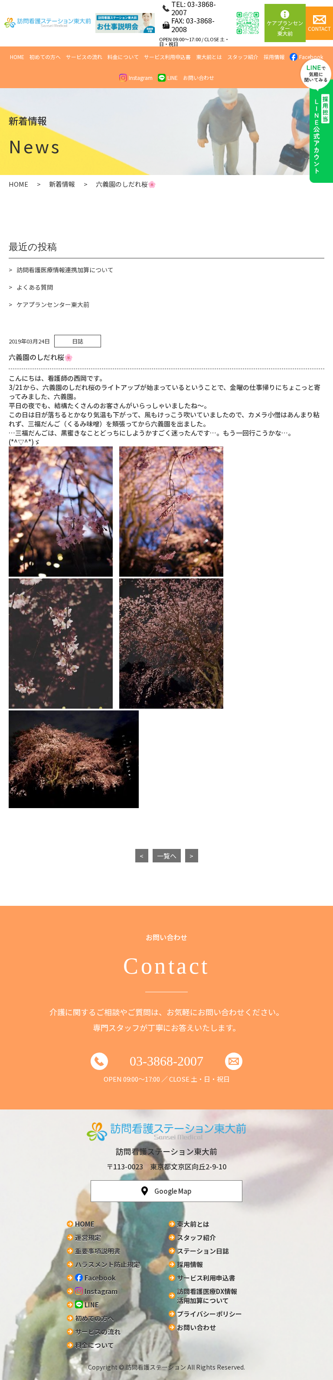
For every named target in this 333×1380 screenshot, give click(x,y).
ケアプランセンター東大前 (285, 28)
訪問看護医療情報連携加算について (65, 269)
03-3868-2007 (166, 1061)
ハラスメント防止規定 (107, 1264)
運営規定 (88, 1237)
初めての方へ (45, 56)
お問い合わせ (198, 77)
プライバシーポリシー (209, 1313)
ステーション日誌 (203, 1250)
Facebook (100, 1277)
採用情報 (274, 56)
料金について (123, 56)
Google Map (173, 1190)
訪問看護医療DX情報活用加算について (207, 1296)
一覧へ (166, 855)
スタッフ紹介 (242, 56)
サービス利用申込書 (167, 56)
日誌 (77, 341)
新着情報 (62, 183)
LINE (172, 77)
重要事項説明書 (98, 1250)
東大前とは (209, 56)
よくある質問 (34, 287)
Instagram (141, 77)
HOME (17, 56)
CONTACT (319, 28)
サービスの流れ (84, 56)
